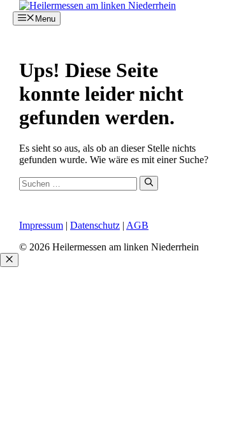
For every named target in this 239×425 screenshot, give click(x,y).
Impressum (41, 225)
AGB (137, 225)
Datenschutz (95, 225)
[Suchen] (149, 183)
